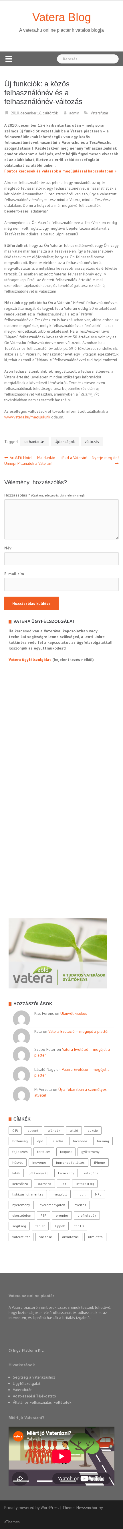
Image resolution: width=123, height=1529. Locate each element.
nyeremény (21, 1205)
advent (32, 1130)
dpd (40, 1141)
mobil (81, 1194)
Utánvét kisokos (73, 1013)
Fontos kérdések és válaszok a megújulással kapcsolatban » (60, 171)
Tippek (59, 1226)
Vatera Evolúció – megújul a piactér (78, 1031)
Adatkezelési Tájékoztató (34, 1396)
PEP (43, 1215)
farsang (103, 1141)
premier (62, 1215)
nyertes (80, 1205)
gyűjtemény (90, 1151)
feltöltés (44, 1151)
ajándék (54, 1130)
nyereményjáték (52, 1205)
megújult (60, 1194)
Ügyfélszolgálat (26, 1383)
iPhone (99, 1162)
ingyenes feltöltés (70, 1162)
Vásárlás (46, 1237)
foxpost (66, 1151)
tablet (40, 1226)
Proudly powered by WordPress (31, 1507)
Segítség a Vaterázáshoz (34, 1377)
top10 (79, 1226)
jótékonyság (39, 1173)
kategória (91, 1173)
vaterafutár (21, 1237)
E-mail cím (14, 573)
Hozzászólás (17, 495)
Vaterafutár (99, 113)
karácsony (66, 1173)
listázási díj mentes (27, 1194)
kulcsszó (44, 1184)
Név (7, 548)
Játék (16, 1173)
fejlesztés (20, 1151)
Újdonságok (65, 441)
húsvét (17, 1162)
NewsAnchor (87, 1507)
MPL (98, 1194)
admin (74, 113)
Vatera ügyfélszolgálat (30, 659)
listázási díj (85, 1184)
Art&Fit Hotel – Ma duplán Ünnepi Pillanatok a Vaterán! (29, 460)
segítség (19, 1226)
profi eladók (87, 1215)
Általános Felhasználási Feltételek (42, 1402)
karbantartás (34, 441)
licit (63, 1184)
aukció (93, 1130)
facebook (80, 1141)
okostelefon (21, 1215)
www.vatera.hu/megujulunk (27, 417)
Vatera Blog (61, 17)
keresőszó (20, 1184)
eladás (58, 1141)
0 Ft (15, 1130)
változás (92, 441)
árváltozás (70, 1237)
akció (74, 1130)
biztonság (20, 1141)
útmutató (95, 1237)
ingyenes (39, 1162)
